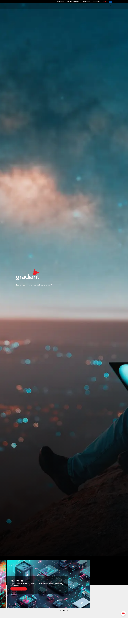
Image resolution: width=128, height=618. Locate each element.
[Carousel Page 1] (60, 610)
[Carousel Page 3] (63, 610)
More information (17, 589)
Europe (105, 1)
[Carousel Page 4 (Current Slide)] (64, 610)
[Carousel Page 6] (67, 610)
